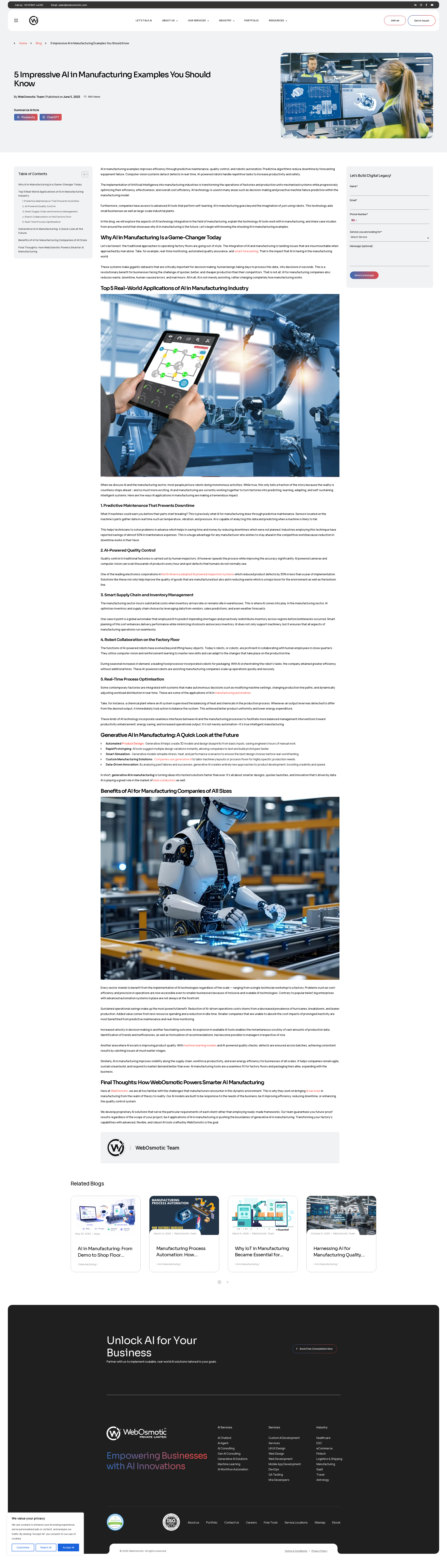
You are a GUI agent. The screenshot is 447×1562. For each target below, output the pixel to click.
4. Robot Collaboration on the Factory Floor (46, 216)
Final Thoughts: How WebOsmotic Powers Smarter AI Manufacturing (51, 249)
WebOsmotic (119, 1091)
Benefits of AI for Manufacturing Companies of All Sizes (52, 240)
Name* (354, 186)
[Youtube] (432, 5)
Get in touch (421, 20)
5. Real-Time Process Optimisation (41, 221)
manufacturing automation (233, 693)
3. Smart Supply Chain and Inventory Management (50, 211)
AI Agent (223, 1443)
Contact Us (231, 1522)
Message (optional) (361, 246)
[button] (219, 1282)
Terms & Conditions (295, 1551)
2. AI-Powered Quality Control (39, 206)
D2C (319, 1443)
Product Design (132, 743)
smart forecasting (246, 251)
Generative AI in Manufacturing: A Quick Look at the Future (50, 231)
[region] (45, 1534)
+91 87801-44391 (33, 5)
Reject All (46, 1547)
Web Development (280, 1459)
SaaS (319, 1469)
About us (193, 1522)
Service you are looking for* (366, 231)
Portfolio (211, 1522)
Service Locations (296, 1522)
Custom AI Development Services (284, 1440)
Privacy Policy (319, 1551)
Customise (23, 1547)
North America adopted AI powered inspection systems (197, 574)
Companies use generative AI (173, 759)
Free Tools (271, 1522)
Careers (251, 1522)
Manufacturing (325, 1464)
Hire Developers (279, 1480)
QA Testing (276, 1474)
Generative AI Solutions (233, 1459)
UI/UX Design (277, 1448)
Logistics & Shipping (329, 1459)
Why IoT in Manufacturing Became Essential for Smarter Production (262, 1255)
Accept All (68, 1547)
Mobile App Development (285, 1464)
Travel (320, 1474)
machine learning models (200, 1045)
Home (23, 43)
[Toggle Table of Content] (85, 174)
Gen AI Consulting (229, 1453)
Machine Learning (229, 1464)
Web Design (276, 1453)
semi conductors (164, 780)
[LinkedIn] (415, 5)
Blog (39, 43)
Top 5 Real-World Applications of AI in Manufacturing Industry (50, 193)
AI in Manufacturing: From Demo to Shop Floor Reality (105, 1255)
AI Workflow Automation (233, 1469)
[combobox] (354, 220)
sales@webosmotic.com (72, 5)
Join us (395, 20)
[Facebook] (426, 5)
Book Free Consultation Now (316, 1348)
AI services (313, 1091)
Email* (353, 200)
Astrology (322, 1480)
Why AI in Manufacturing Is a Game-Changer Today (50, 184)
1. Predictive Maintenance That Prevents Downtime (50, 201)
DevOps (274, 1469)
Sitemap (320, 1522)
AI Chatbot (224, 1438)
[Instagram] (421, 5)
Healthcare (323, 1438)
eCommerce (324, 1448)
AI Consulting (226, 1448)
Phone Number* (359, 214)
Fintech (321, 1453)
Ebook (336, 1522)
